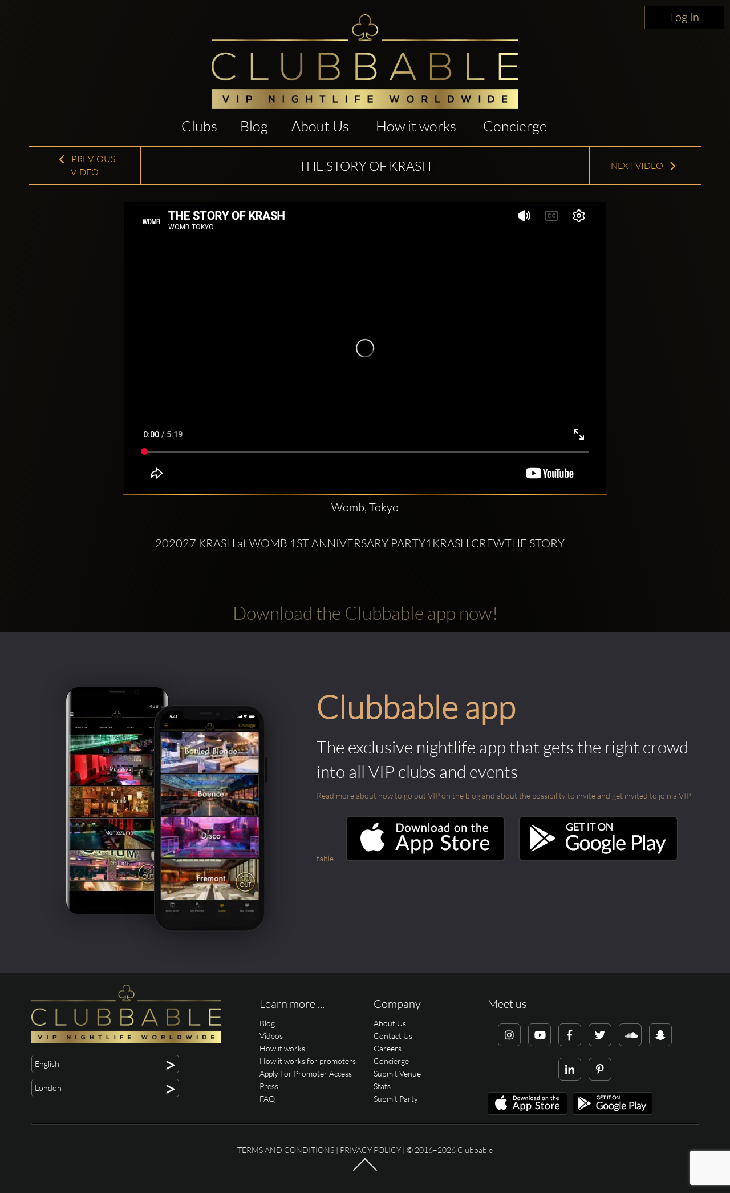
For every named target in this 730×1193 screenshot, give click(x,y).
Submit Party (396, 1098)
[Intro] (365, 1170)
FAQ (267, 1098)
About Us (320, 126)
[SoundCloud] (630, 1034)
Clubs (199, 126)
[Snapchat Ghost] (660, 1034)
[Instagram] (509, 1034)
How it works (416, 126)
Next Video (638, 165)
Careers (388, 1048)
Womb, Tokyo (365, 507)
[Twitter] (600, 1034)
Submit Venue (397, 1073)
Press (268, 1086)
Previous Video (92, 165)
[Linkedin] (569, 1069)
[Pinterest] (600, 1069)
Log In (684, 17)
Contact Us (393, 1036)
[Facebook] (569, 1034)
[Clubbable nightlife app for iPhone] (425, 858)
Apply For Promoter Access (305, 1073)
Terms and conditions (285, 1150)
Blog (254, 126)
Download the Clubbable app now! (365, 613)
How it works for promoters (307, 1061)
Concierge (515, 126)
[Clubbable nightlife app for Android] (598, 858)
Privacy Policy (370, 1150)
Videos (271, 1036)
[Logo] (365, 61)
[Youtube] (539, 1034)
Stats (382, 1086)
